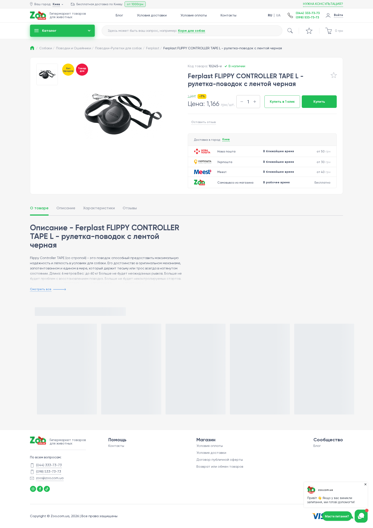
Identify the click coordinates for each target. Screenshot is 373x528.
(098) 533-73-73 (307, 17)
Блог (119, 15)
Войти (338, 15)
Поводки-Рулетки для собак (119, 48)
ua (278, 15)
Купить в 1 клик (282, 101)
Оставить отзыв (203, 122)
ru (270, 15)
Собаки (46, 48)
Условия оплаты (193, 15)
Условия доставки (152, 15)
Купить (319, 101)
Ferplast (154, 48)
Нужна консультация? (323, 4)
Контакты (228, 15)
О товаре (39, 208)
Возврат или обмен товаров (219, 466)
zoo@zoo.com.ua (49, 478)
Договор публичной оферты (219, 460)
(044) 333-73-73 (308, 13)
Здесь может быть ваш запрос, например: (156, 31)
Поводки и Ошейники (74, 48)
